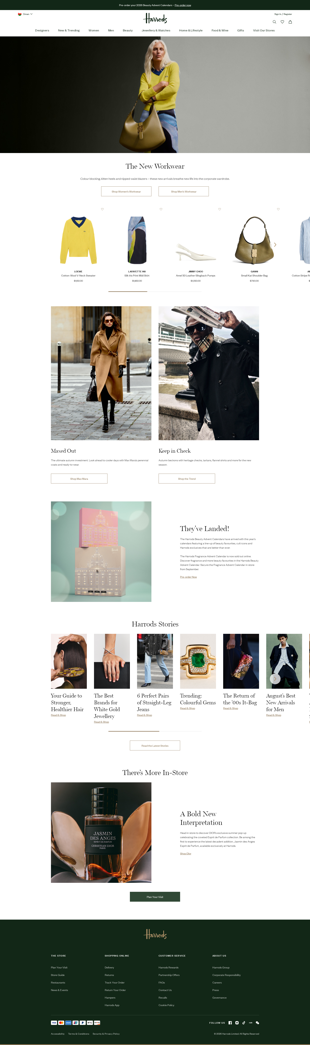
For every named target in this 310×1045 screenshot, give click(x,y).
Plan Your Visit (155, 897)
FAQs (162, 982)
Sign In (277, 14)
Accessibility (58, 1033)
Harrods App (112, 1005)
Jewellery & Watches (156, 30)
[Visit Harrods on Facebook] (230, 1022)
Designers (42, 30)
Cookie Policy (166, 1005)
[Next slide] (275, 244)
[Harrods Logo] (155, 934)
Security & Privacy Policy (106, 1033)
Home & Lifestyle (191, 30)
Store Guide (58, 975)
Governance (219, 997)
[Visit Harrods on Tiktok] (243, 1022)
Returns (109, 975)
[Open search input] (274, 22)
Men (111, 30)
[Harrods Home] (155, 18)
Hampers (110, 997)
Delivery (109, 967)
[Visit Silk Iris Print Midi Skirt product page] (137, 209)
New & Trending (69, 30)
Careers (217, 982)
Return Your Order (115, 990)
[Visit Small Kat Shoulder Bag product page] (254, 209)
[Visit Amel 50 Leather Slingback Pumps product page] (195, 209)
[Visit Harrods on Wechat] (257, 1022)
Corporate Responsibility (226, 975)
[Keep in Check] (209, 373)
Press (215, 990)
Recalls (163, 997)
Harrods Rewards (169, 967)
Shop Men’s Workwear (183, 191)
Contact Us (165, 990)
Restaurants (58, 982)
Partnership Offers (169, 975)
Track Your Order (115, 982)
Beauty (128, 30)
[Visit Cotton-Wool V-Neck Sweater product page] (78, 209)
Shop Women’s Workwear (126, 191)
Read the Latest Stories (155, 745)
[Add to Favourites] (102, 209)
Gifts (240, 30)
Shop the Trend (187, 478)
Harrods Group (220, 967)
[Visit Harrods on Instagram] (237, 1022)
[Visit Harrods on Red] (250, 1022)
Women (94, 30)
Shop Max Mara (79, 478)
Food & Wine (220, 30)
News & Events (59, 990)
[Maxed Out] (101, 373)
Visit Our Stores (264, 30)
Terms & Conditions (78, 1033)
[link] (155, 94)
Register (288, 14)
